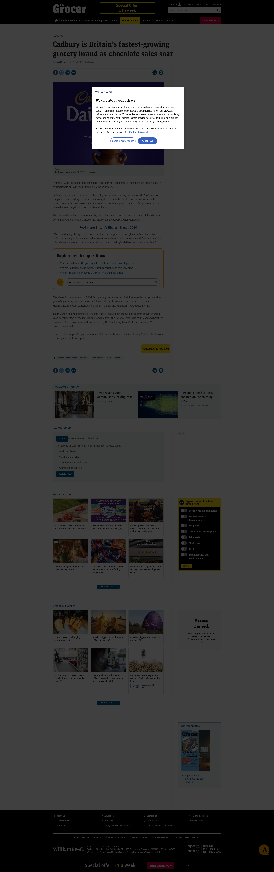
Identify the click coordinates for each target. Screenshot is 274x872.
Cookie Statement (138, 132)
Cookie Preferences (123, 140)
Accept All (148, 140)
